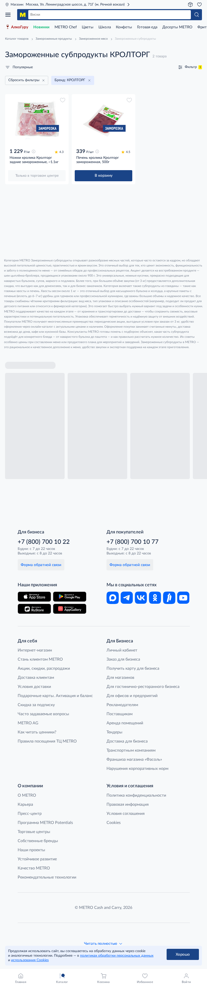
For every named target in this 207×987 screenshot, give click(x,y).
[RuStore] (34, 609)
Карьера (25, 804)
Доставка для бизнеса (127, 741)
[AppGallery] (69, 609)
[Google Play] (69, 597)
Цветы (87, 27)
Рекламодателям (122, 705)
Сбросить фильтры (23, 80)
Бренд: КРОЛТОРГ (70, 80)
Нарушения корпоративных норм (137, 769)
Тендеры (114, 732)
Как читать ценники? (37, 732)
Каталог (9, 14)
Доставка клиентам (36, 678)
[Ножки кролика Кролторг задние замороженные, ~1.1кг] (37, 121)
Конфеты (124, 27)
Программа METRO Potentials (45, 823)
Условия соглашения (126, 814)
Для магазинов (120, 678)
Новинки (41, 27)
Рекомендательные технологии (47, 877)
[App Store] (34, 597)
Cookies (114, 823)
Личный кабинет (122, 650)
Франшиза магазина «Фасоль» (134, 759)
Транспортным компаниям (131, 750)
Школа (104, 27)
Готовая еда (147, 27)
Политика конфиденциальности (136, 795)
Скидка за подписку (36, 705)
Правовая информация (128, 804)
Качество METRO (34, 868)
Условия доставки (34, 687)
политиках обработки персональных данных (116, 955)
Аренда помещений (125, 723)
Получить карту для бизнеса (133, 668)
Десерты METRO (177, 27)
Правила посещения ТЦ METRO (47, 741)
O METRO (27, 795)
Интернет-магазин (35, 650)
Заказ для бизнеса (123, 659)
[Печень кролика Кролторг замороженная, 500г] (103, 121)
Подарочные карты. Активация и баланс (55, 696)
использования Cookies (30, 960)
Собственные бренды (38, 841)
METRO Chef (66, 27)
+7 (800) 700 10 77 (133, 542)
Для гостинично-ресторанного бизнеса (143, 687)
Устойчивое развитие (37, 859)
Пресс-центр (30, 814)
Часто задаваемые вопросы (43, 714)
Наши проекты (31, 850)
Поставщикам (120, 714)
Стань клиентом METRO (40, 659)
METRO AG (28, 723)
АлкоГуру (19, 27)
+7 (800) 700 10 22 (44, 542)
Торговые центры (34, 832)
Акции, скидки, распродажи (44, 668)
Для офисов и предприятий (132, 696)
